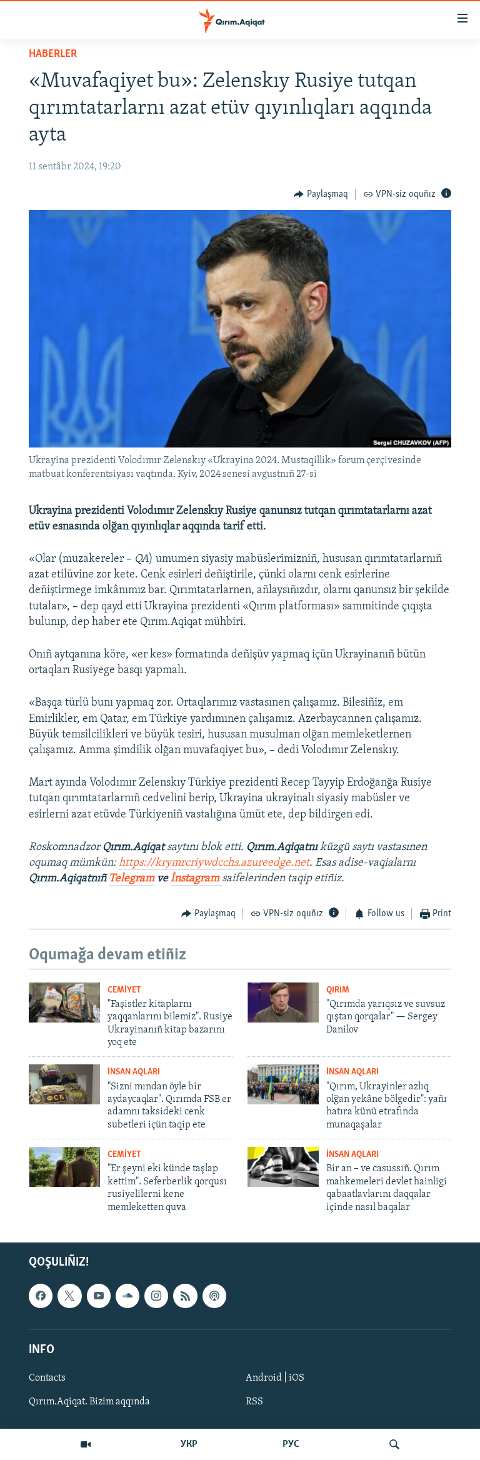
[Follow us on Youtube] (99, 1296)
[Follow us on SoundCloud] (127, 1296)
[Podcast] (214, 1296)
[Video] (85, 1444)
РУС (290, 1444)
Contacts (47, 1378)
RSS (254, 1402)
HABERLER (53, 54)
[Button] (321, 194)
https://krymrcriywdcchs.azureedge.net (214, 863)
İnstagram (196, 878)
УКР (189, 1444)
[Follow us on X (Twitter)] (69, 1296)
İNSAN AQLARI (134, 1072)
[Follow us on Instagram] (156, 1296)
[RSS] (185, 1296)
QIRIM (337, 990)
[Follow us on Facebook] (40, 1296)
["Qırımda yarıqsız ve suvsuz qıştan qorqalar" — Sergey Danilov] (283, 1002)
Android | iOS (275, 1378)
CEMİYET (124, 990)
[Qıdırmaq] (394, 1444)
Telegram (131, 878)
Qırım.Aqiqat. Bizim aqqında (89, 1402)
